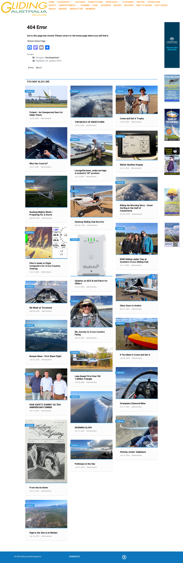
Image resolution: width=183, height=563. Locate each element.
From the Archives (38, 487)
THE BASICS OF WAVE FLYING (89, 122)
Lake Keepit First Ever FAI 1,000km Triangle (87, 377)
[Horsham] (172, 88)
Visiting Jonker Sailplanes (133, 452)
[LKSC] (172, 202)
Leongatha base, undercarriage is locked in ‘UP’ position (90, 171)
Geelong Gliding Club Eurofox (89, 222)
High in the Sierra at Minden (43, 533)
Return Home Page (36, 41)
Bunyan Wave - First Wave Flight (45, 356)
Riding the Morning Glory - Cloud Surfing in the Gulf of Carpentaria (136, 208)
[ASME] (172, 234)
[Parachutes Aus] (172, 161)
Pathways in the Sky (85, 464)
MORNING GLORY (83, 427)
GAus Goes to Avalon (130, 305)
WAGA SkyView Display (131, 164)
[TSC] (172, 124)
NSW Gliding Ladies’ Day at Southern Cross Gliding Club (134, 260)
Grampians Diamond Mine (132, 403)
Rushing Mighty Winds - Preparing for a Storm (41, 213)
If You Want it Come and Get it (135, 355)
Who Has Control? (38, 163)
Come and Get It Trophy (132, 118)
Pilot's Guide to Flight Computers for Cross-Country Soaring (44, 266)
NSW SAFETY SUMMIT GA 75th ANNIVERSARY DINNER (45, 406)
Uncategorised (52, 57)
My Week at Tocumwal (40, 307)
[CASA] (172, 45)
